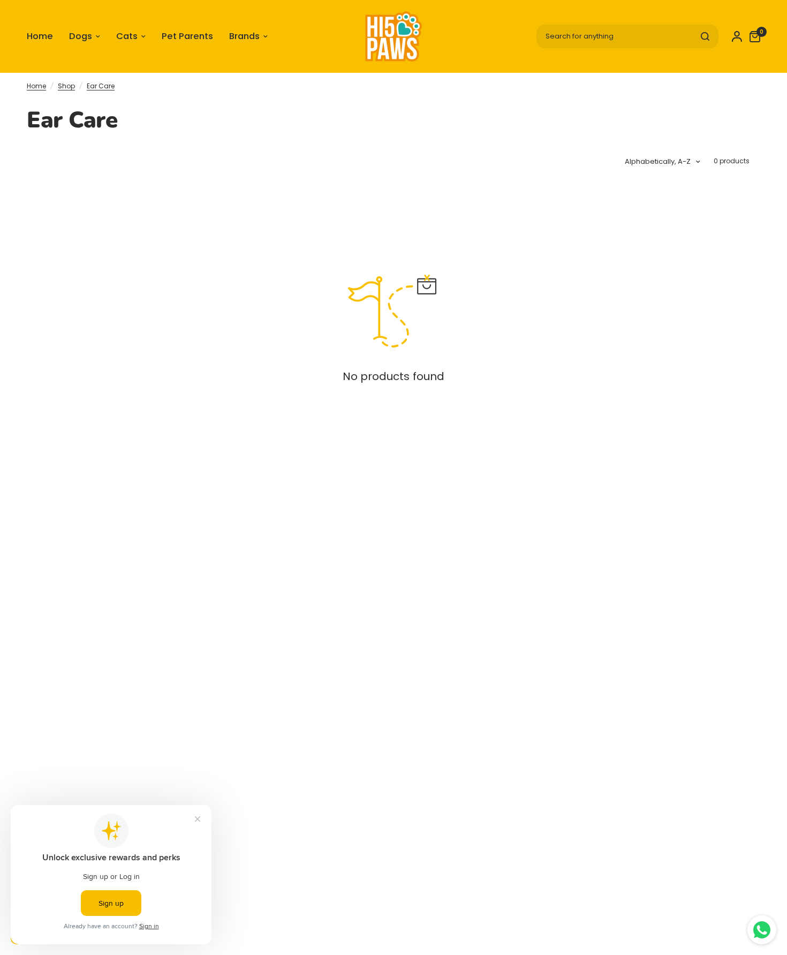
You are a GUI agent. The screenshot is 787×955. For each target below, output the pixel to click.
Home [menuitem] (40, 36)
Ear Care (101, 85)
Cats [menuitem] (127, 36)
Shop (66, 85)
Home (36, 85)
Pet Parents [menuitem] (187, 36)
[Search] (705, 36)
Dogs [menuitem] (80, 36)
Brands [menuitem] (244, 36)
